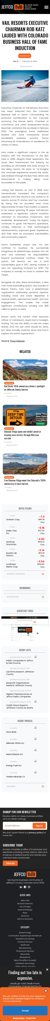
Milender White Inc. (15, 743)
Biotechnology (25, 932)
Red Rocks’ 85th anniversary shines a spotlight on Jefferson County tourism (24, 387)
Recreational (25, 56)
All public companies (16, 574)
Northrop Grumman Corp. (11, 543)
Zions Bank (11, 732)
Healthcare (25, 945)
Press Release (17, 340)
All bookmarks (13, 597)
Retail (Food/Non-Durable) (25, 960)
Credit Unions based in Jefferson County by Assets (19, 706)
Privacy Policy (31, 1018)
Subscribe (10, 863)
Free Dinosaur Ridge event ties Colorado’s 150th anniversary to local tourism (25, 482)
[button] (45, 990)
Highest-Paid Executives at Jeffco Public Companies (19, 695)
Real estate (25, 954)
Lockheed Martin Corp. (12, 565)
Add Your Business (25, 919)
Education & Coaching (25, 939)
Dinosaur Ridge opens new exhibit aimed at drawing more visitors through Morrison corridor (22, 435)
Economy (25, 916)
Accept (25, 1010)
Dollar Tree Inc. (11, 531)
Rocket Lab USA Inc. (11, 554)
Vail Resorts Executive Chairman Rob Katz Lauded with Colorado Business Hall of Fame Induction (25, 35)
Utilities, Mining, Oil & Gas (25, 966)
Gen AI (15, 61)
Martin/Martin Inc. (14, 754)
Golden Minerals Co (15, 776)
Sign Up (39, 825)
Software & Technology (25, 963)
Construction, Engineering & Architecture (25, 935)
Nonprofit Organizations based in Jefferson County (19, 684)
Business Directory (25, 903)
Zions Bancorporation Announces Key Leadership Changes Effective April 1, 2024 (24, 798)
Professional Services (25, 951)
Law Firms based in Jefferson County (20, 672)
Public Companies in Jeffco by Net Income (19, 661)
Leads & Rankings (25, 909)
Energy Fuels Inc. (14, 765)
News (25, 913)
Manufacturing (25, 948)
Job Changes (25, 906)
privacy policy (36, 832)
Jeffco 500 (25, 900)
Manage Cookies (19, 1018)
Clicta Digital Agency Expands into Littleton (20, 795)
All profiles (11, 786)
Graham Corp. (13, 519)
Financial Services (25, 942)
